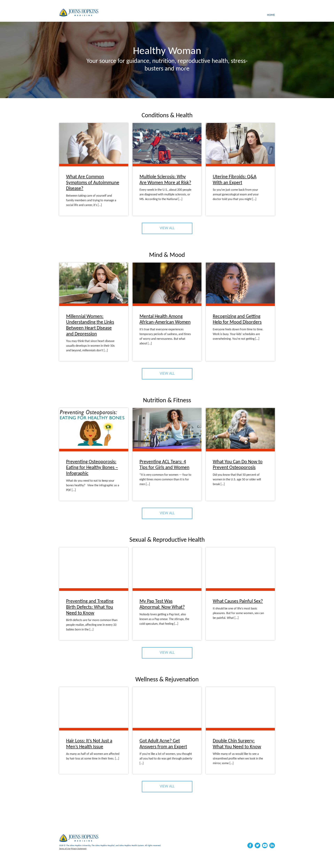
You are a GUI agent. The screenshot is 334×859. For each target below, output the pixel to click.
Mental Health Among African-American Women (165, 319)
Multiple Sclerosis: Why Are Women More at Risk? (165, 180)
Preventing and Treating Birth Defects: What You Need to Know (89, 607)
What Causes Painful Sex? (238, 601)
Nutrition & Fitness (167, 401)
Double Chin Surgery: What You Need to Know (237, 744)
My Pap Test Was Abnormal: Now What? (162, 604)
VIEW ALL (167, 228)
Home (271, 15)
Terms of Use (64, 849)
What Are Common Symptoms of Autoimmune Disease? (92, 183)
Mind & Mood (167, 255)
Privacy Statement (78, 849)
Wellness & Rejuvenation (167, 680)
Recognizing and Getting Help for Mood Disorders (237, 319)
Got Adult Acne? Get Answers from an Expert (163, 744)
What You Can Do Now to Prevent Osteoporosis (238, 465)
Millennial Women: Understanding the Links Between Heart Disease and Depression (90, 325)
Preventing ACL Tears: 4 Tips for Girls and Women (164, 465)
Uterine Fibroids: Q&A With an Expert (234, 180)
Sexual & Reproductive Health (167, 540)
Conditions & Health (167, 116)
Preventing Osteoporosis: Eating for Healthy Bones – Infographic (92, 468)
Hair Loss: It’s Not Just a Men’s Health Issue (89, 744)
